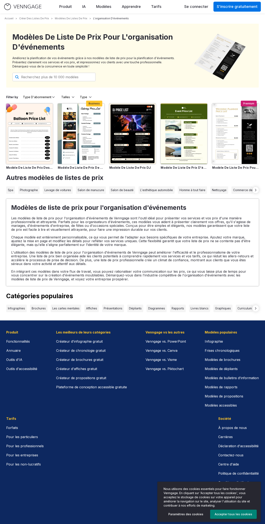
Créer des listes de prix (34, 18)
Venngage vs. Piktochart (165, 369)
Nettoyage (219, 190)
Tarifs (156, 6)
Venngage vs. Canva (161, 350)
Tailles (65, 97)
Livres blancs (199, 308)
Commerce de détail (247, 190)
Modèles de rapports (221, 387)
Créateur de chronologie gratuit (81, 350)
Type (83, 97)
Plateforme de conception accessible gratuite (91, 387)
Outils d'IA (14, 360)
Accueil (9, 18)
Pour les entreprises (22, 455)
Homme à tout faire (192, 190)
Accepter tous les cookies (233, 514)
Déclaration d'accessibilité (238, 446)
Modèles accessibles (221, 405)
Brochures (39, 308)
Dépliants (135, 308)
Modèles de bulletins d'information (232, 378)
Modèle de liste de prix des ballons (29, 167)
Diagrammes (156, 308)
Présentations (113, 308)
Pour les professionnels (25, 446)
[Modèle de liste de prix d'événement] (184, 134)
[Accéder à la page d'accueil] (22, 6)
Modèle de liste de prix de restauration (81, 167)
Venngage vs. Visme (161, 360)
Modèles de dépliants (221, 369)
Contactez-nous (230, 455)
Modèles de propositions (224, 396)
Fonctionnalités (18, 341)
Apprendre (131, 6)
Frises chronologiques (222, 350)
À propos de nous (232, 428)
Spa (10, 190)
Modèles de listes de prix (71, 18)
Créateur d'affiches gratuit (76, 369)
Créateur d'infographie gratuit (79, 341)
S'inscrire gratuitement (237, 6)
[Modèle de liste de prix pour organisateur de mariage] (235, 134)
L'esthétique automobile (156, 190)
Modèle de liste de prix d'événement (184, 167)
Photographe (29, 190)
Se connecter (196, 6)
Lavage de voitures (58, 190)
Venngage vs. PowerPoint (166, 341)
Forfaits (12, 428)
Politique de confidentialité (238, 473)
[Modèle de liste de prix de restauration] (81, 134)
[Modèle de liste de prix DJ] (132, 134)
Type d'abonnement (37, 97)
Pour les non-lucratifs (23, 464)
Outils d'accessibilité (21, 369)
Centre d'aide (228, 464)
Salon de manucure (91, 190)
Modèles (103, 6)
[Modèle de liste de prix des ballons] (29, 134)
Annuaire (13, 350)
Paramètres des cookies (185, 514)
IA (84, 6)
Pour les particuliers (22, 437)
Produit (65, 6)
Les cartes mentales (66, 308)
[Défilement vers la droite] (256, 190)
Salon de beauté (122, 190)
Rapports (178, 308)
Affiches (91, 308)
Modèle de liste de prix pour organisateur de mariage (235, 167)
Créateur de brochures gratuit (79, 360)
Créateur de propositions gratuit (81, 378)
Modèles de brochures (222, 360)
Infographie (214, 341)
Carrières (225, 437)
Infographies (16, 308)
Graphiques (223, 308)
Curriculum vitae (248, 308)
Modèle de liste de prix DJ (130, 167)
